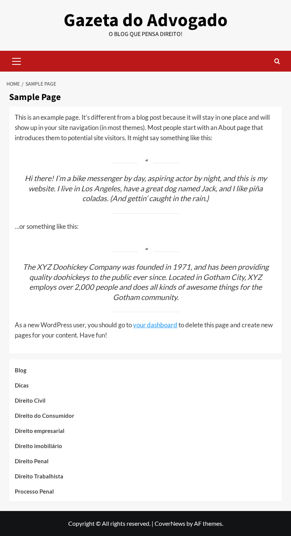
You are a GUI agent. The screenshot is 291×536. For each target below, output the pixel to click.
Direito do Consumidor (44, 415)
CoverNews (170, 523)
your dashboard (155, 325)
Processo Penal (34, 491)
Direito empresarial (39, 430)
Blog (21, 370)
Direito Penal (31, 461)
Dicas (22, 385)
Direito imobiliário (38, 445)
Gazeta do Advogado (146, 20)
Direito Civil (30, 400)
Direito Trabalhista (39, 476)
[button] (16, 60)
